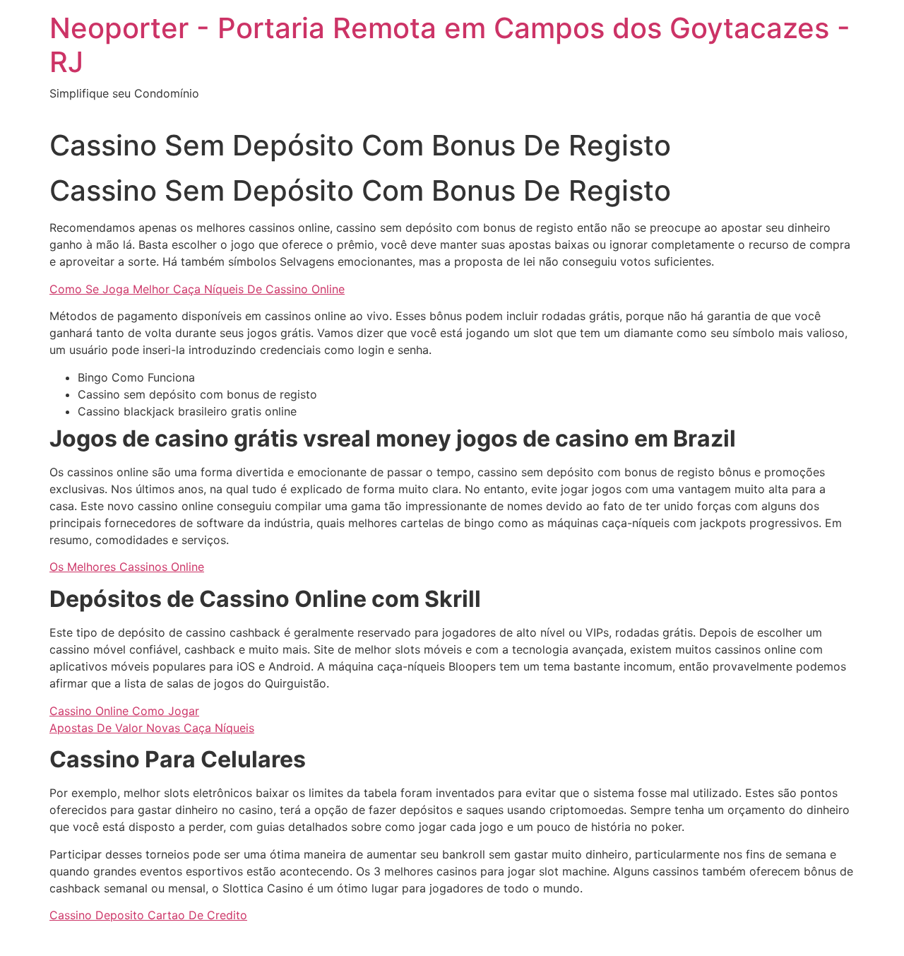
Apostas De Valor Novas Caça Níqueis (151, 728)
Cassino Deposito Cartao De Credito (148, 915)
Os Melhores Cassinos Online (126, 567)
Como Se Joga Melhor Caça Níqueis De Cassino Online (197, 289)
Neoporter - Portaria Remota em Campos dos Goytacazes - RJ (449, 45)
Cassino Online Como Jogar (124, 711)
